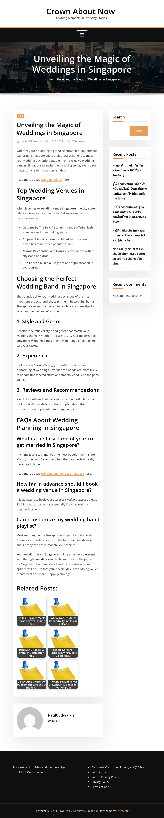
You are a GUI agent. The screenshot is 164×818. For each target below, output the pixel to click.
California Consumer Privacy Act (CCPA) (117, 767)
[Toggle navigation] (82, 34)
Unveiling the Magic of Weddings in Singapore (88, 79)
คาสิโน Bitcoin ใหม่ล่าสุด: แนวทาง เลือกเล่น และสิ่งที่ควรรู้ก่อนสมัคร (129, 235)
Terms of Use (100, 787)
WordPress (79, 811)
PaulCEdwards (31, 141)
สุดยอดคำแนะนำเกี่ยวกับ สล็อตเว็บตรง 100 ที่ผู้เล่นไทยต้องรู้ (128, 170)
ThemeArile (123, 811)
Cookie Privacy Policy (105, 777)
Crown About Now (80, 11)
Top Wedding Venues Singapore (62, 473)
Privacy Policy (100, 782)
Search (119, 117)
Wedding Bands (51, 179)
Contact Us (98, 772)
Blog (20, 115)
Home (48, 79)
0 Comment (79, 141)
